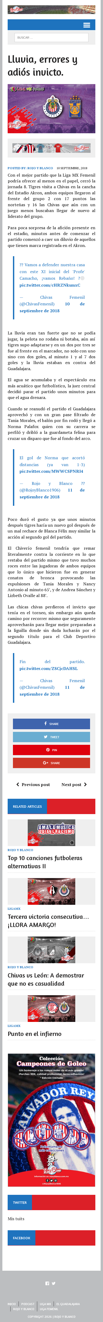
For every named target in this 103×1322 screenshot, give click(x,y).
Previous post (36, 784)
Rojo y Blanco (40, 168)
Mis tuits (16, 1219)
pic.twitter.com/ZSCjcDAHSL (49, 668)
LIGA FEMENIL (49, 1309)
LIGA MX (45, 1304)
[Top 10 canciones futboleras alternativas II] (51, 842)
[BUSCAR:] (51, 37)
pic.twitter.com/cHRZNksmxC (50, 285)
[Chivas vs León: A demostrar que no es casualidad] (51, 960)
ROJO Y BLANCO (20, 850)
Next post (71, 784)
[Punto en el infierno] (51, 1018)
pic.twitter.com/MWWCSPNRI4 (51, 471)
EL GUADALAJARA (68, 1304)
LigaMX (14, 909)
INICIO (12, 1304)
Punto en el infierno (35, 1034)
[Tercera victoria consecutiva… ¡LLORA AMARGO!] (51, 901)
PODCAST (27, 1304)
